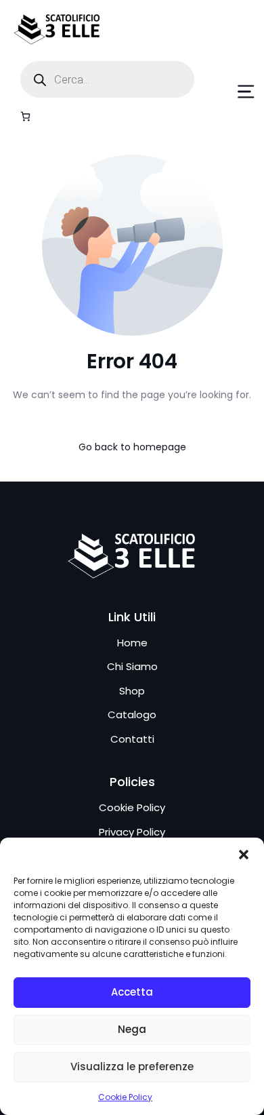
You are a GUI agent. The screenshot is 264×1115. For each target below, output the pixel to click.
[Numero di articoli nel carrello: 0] (25, 116)
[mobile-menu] (233, 91)
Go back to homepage (132, 447)
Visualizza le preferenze (132, 1066)
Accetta (132, 992)
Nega (132, 1029)
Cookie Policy (125, 1097)
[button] (243, 854)
